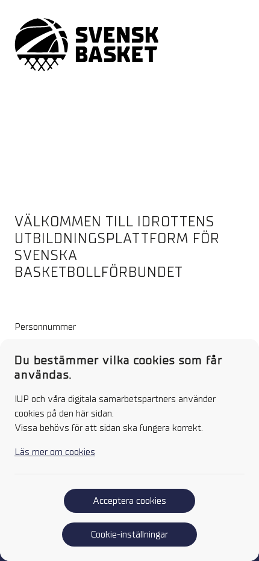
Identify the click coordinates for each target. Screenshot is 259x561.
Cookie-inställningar (129, 534)
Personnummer (45, 326)
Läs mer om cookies (54, 452)
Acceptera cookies (129, 500)
